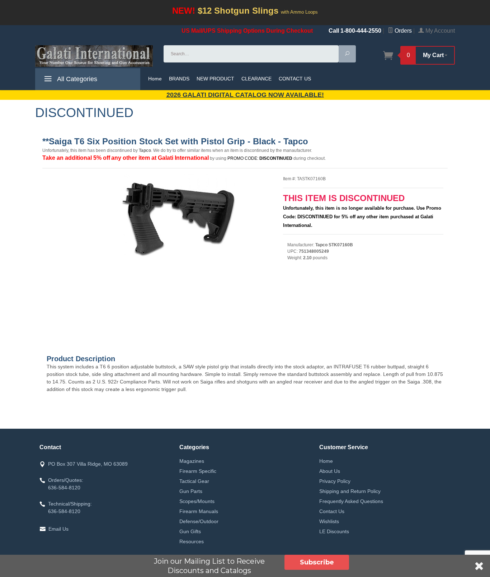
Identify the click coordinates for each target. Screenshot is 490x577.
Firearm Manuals (198, 511)
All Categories (76, 79)
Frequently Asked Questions (351, 501)
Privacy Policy (334, 481)
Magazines (191, 461)
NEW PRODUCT (215, 79)
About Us (329, 471)
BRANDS (179, 79)
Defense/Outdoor (198, 521)
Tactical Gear (194, 481)
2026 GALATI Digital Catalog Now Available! (245, 94)
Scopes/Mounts (197, 501)
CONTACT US (295, 79)
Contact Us (331, 511)
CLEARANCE (256, 79)
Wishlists (329, 521)
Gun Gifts (190, 531)
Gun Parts (190, 491)
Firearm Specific (197, 471)
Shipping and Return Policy (350, 491)
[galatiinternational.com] (95, 56)
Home (155, 79)
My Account (439, 31)
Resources (191, 541)
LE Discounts (334, 531)
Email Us (58, 529)
